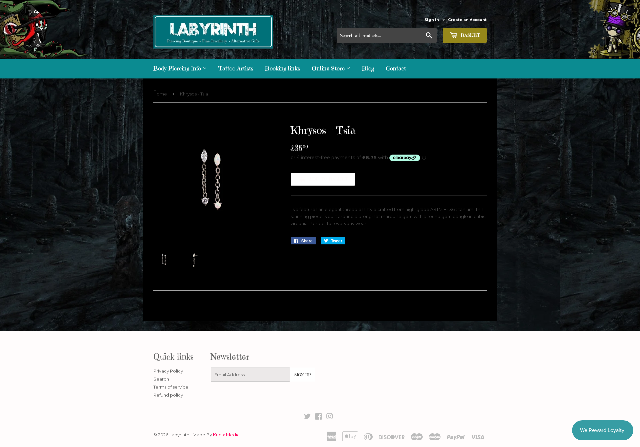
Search (161, 379)
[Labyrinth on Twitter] (307, 417)
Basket (469, 35)
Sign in (431, 19)
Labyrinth (179, 434)
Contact (396, 68)
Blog (368, 68)
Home (160, 93)
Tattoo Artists (235, 68)
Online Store (329, 68)
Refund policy (168, 395)
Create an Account (467, 19)
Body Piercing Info (178, 68)
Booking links (282, 68)
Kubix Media (226, 434)
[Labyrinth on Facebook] (318, 417)
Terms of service (170, 387)
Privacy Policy (168, 371)
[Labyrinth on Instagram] (329, 417)
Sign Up (302, 374)
